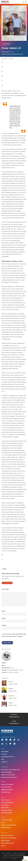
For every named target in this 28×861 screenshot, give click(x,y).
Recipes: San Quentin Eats (8, 825)
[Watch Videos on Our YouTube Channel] (10, 740)
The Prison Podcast (6, 772)
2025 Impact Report (6, 810)
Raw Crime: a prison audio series (10, 769)
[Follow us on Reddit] (2, 744)
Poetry (3, 822)
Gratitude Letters (6, 787)
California (4, 568)
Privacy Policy (22, 853)
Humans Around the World (8, 777)
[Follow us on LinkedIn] (2, 740)
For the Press (5, 805)
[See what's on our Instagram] (18, 740)
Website (4, 625)
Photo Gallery (5, 807)
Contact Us (4, 761)
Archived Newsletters (7, 802)
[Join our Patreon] (10, 744)
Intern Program (5, 840)
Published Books (5, 827)
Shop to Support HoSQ (7, 843)
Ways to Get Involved (7, 835)
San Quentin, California (12, 672)
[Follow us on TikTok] (14, 740)
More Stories (6, 44)
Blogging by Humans (7, 789)
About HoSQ (4, 751)
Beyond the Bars (5, 792)
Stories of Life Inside (7, 784)
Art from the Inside (6, 820)
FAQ (2, 759)
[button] (26, 2)
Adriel (4, 663)
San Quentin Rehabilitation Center (15, 54)
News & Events (5, 800)
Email (4, 618)
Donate (3, 845)
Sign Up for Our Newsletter (9, 838)
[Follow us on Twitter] (6, 744)
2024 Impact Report (6, 812)
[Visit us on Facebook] (6, 740)
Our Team (4, 754)
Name (4, 611)
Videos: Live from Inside (8, 774)
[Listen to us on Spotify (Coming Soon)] (14, 744)
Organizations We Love (7, 756)
